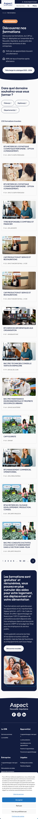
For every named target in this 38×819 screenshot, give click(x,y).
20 (24, 561)
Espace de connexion (7, 771)
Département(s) (9, 110)
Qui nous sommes (6, 734)
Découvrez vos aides (13, 648)
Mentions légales (25, 766)
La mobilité (4, 737)
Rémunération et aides (8, 768)
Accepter (19, 800)
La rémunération (25, 740)
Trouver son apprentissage (28, 752)
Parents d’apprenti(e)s (27, 748)
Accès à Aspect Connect (30, 1)
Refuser (19, 806)
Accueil (4, 12)
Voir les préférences (19, 811)
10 (20, 561)
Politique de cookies (18, 816)
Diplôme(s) (22, 103)
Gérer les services (18, 794)
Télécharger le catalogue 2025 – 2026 (18, 70)
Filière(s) (7, 103)
